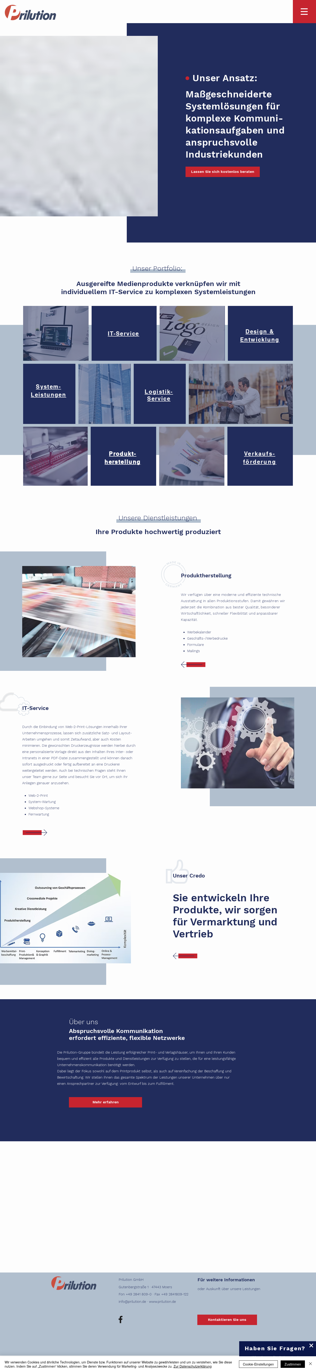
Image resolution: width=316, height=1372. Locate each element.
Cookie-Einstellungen (258, 1364)
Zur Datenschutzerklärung (192, 1366)
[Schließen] (310, 1364)
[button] (311, 1345)
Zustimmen (293, 1364)
